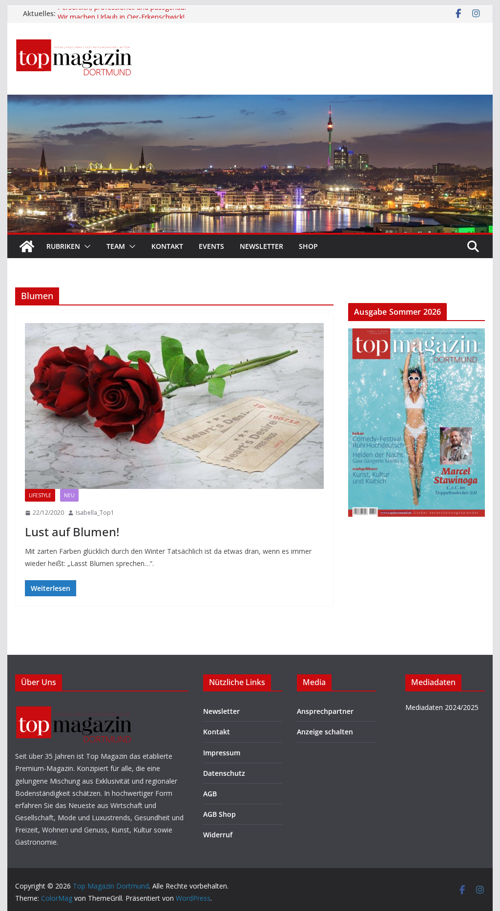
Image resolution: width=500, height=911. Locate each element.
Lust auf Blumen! (72, 532)
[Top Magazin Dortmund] (27, 246)
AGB (210, 793)
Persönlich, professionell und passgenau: (123, 13)
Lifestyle (40, 495)
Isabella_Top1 (95, 512)
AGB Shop (219, 814)
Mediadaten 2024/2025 (442, 707)
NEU (69, 495)
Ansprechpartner (325, 711)
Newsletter (261, 246)
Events (211, 246)
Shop (308, 246)
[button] (85, 246)
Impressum (221, 752)
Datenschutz (224, 773)
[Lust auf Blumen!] (174, 406)
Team (115, 246)
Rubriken (63, 246)
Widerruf (217, 834)
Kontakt (167, 246)
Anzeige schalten (325, 731)
